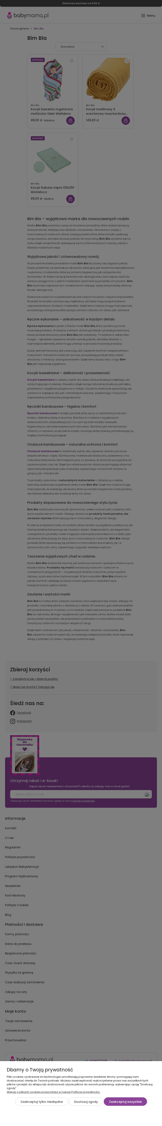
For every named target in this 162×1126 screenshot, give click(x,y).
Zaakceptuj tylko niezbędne (41, 1102)
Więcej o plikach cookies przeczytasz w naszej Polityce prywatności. (53, 1092)
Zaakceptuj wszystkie (125, 1102)
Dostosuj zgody (86, 1102)
